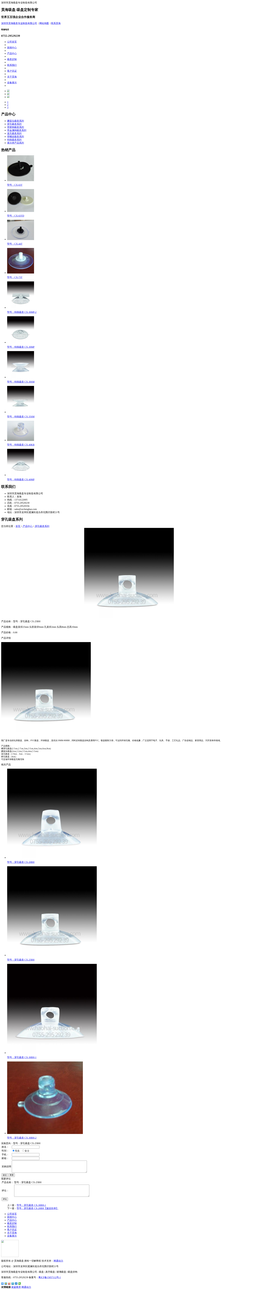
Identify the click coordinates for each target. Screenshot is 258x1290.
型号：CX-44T (14, 244)
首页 (18, 526)
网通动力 (58, 1261)
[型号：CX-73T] (20, 272)
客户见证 (12, 71)
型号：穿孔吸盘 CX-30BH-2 (21, 1138)
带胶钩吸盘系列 (15, 127)
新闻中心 (12, 47)
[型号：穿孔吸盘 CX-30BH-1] (52, 1052)
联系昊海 (56, 23)
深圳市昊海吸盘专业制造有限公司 (19, 23)
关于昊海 (12, 76)
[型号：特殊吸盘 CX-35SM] (20, 412)
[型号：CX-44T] (20, 239)
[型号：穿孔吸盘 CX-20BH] (52, 857)
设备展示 (12, 82)
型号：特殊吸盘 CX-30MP (20, 347)
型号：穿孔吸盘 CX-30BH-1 (21, 1057)
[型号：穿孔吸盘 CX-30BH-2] (45, 1133)
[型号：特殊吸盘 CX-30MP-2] (20, 307)
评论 (5, 1199)
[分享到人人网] (16, 1283)
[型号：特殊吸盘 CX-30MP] (20, 342)
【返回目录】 (51, 1208)
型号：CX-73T (14, 277)
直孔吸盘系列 (14, 133)
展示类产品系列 (15, 143)
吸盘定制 (12, 59)
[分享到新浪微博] (9, 1283)
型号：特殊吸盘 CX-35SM (20, 416)
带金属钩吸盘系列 (16, 130)
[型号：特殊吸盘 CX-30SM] (20, 377)
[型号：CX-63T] (20, 180)
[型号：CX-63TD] (20, 211)
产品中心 (12, 53)
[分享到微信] (19, 1283)
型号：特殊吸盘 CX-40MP (20, 479)
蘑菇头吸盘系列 (15, 121)
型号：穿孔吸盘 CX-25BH (20, 959)
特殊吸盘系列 (14, 139)
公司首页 (12, 42)
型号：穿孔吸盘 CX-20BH (20, 862)
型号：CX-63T (14, 185)
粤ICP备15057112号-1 (49, 1277)
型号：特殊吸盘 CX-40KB (20, 444)
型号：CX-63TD (15, 215)
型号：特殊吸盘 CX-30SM (20, 382)
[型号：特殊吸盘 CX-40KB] (20, 440)
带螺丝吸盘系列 (15, 136)
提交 (5, 1175)
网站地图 (44, 23)
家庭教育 (16, 1287)
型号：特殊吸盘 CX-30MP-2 (21, 312)
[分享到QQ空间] (6, 1283)
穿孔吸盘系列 (14, 124)
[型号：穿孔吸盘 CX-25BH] (52, 955)
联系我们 (12, 65)
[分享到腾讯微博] (12, 1283)
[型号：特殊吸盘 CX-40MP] (20, 475)
